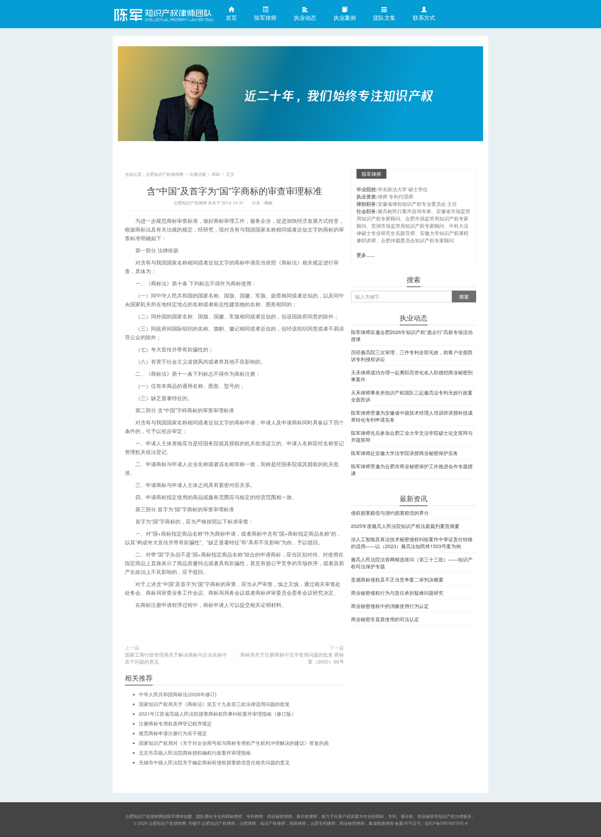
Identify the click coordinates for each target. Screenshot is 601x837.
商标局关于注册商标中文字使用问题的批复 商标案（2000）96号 (292, 658)
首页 (231, 18)
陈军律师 (265, 18)
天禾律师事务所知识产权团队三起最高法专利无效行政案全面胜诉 (412, 396)
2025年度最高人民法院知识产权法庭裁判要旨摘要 (405, 525)
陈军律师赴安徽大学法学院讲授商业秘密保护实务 (404, 452)
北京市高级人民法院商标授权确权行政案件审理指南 (195, 752)
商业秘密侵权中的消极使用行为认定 (390, 605)
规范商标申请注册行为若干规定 (173, 733)
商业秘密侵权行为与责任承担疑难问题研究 (397, 592)
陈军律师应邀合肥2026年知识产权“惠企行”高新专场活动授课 (412, 335)
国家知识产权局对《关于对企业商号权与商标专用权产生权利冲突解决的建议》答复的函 (234, 742)
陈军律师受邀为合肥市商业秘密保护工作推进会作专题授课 (412, 470)
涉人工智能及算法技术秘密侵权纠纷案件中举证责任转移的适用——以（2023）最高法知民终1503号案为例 (412, 543)
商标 (216, 174)
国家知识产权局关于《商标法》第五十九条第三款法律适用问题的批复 (214, 703)
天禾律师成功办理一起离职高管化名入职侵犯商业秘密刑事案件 (412, 376)
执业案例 (345, 18)
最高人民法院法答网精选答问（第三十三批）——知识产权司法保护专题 (412, 563)
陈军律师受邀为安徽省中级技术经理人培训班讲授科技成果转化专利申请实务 (412, 416)
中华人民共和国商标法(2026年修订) (178, 694)
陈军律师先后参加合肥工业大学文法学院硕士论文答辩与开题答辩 (412, 436)
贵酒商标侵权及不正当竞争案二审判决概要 (397, 579)
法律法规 (197, 174)
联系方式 (424, 18)
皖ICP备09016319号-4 (446, 823)
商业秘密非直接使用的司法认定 (385, 619)
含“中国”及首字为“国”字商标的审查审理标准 (234, 190)
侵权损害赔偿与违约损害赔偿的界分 (390, 512)
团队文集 (384, 18)
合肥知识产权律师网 (163, 13)
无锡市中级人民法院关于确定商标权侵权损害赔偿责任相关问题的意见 (214, 762)
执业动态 (305, 18)
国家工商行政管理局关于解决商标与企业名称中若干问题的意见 (176, 658)
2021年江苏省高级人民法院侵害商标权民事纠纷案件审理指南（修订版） (217, 713)
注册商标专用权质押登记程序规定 (175, 723)
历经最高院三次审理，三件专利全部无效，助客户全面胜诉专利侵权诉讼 (412, 356)
